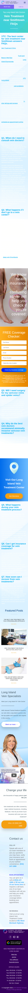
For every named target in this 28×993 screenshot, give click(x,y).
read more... (14, 624)
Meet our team (10, 724)
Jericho (14, 957)
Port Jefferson (14, 959)
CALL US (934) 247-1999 (15, 824)
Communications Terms (8, 378)
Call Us (21, 7)
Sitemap (19, 989)
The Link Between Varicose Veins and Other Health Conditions (14, 678)
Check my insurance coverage (14, 370)
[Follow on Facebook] (10, 937)
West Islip (14, 954)
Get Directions (14, 496)
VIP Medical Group (20, 988)
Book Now (7, 7)
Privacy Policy (20, 378)
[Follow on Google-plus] (14, 937)
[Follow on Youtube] (17, 937)
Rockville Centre (14, 962)
